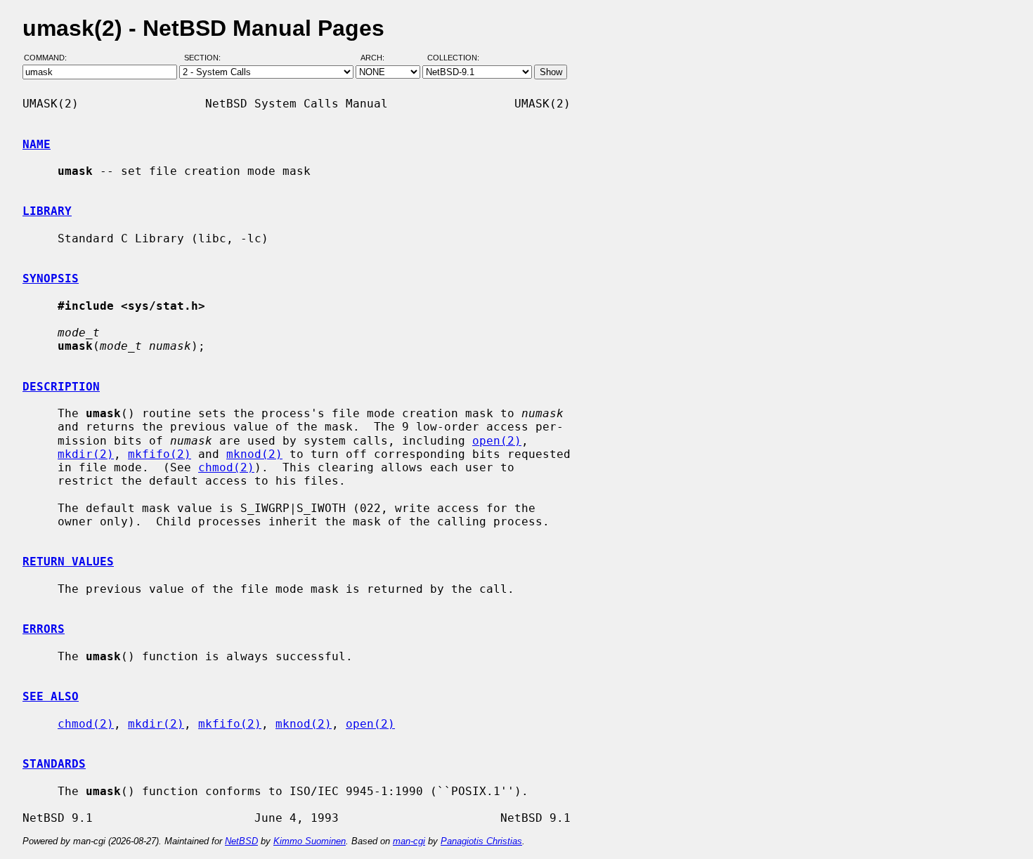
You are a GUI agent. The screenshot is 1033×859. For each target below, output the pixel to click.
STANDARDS (54, 764)
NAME (36, 144)
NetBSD (241, 841)
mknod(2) (254, 454)
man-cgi (409, 841)
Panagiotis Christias (481, 841)
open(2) (496, 440)
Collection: (453, 58)
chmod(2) (226, 467)
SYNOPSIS (50, 278)
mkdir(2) (86, 454)
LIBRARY (47, 211)
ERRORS (43, 629)
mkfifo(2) (159, 454)
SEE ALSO (50, 696)
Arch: (378, 58)
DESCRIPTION (61, 386)
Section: (205, 58)
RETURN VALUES (68, 561)
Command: (49, 58)
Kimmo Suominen (309, 841)
